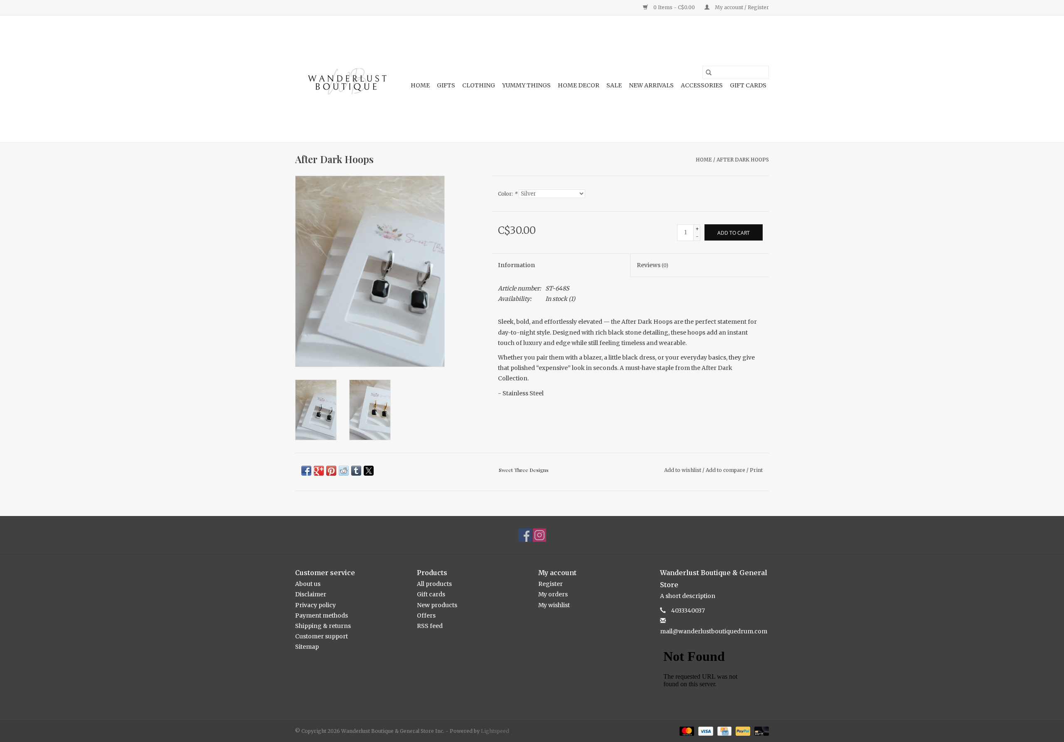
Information (516, 265)
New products (437, 605)
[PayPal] (742, 730)
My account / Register (741, 7)
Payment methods (321, 615)
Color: (507, 194)
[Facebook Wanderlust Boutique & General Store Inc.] (525, 535)
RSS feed (430, 626)
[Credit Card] (723, 730)
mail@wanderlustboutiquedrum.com (713, 631)
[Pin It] (331, 471)
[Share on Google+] (319, 471)
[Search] (708, 72)
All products (434, 584)
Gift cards (748, 85)
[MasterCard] (686, 730)
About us (307, 584)
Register (550, 584)
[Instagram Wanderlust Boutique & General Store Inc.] (539, 535)
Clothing (478, 85)
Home (420, 85)
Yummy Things (526, 85)
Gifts (446, 85)
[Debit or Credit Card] (760, 730)
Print (756, 470)
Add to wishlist (683, 470)
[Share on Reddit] (344, 471)
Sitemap (307, 646)
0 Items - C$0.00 (674, 7)
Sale (614, 85)
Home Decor (578, 85)
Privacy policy (315, 605)
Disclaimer (310, 594)
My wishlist (554, 605)
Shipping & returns (323, 626)
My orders (553, 594)
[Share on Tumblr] (356, 471)
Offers (426, 615)
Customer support (321, 636)
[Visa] (704, 730)
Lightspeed (495, 731)
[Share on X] (369, 471)
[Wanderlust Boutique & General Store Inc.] (346, 79)
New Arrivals (651, 85)
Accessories (702, 85)
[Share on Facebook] (306, 471)
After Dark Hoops (743, 159)
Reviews (652, 265)
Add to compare (726, 470)
